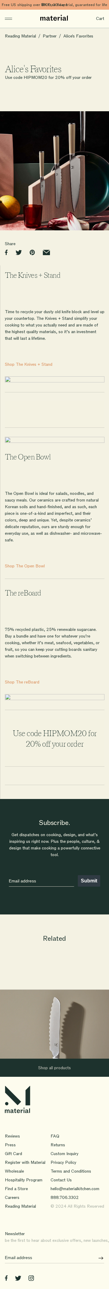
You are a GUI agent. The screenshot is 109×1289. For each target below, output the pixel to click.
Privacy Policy (63, 1162)
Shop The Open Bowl (25, 566)
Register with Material (25, 1162)
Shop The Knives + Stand (28, 364)
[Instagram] (31, 1279)
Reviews (12, 1136)
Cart (100, 18)
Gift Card (13, 1153)
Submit (89, 880)
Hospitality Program (23, 1180)
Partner (50, 36)
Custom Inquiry (64, 1153)
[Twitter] (18, 1279)
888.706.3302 (65, 1197)
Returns (58, 1145)
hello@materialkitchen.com (75, 1188)
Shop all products (54, 1067)
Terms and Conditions (71, 1171)
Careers (12, 1197)
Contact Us (61, 1180)
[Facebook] (6, 1279)
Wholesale (14, 1171)
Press (10, 1145)
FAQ (55, 1136)
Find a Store (16, 1188)
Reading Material (20, 36)
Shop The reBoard (22, 682)
